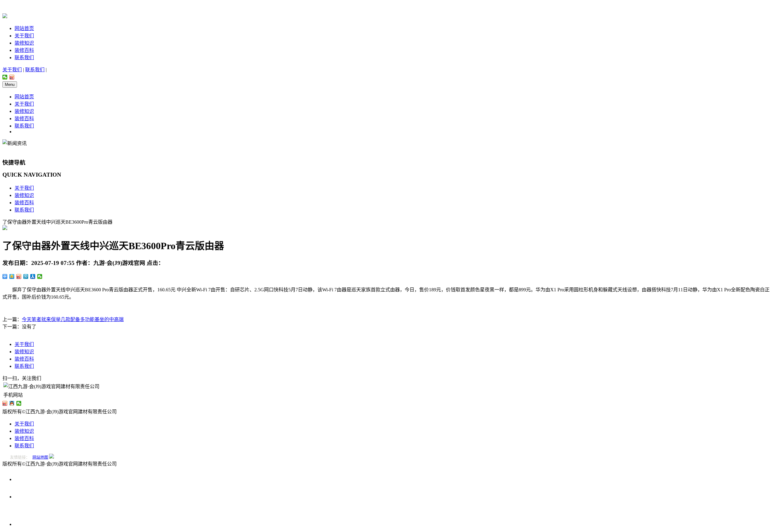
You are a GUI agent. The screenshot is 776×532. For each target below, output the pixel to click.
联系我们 (24, 57)
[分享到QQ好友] (12, 403)
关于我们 (24, 35)
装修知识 (24, 43)
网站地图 (40, 457)
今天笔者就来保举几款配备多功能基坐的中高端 (73, 319)
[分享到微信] (5, 77)
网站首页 (24, 28)
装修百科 (24, 50)
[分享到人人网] (32, 276)
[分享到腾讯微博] (25, 276)
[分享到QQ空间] (12, 276)
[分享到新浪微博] (12, 77)
